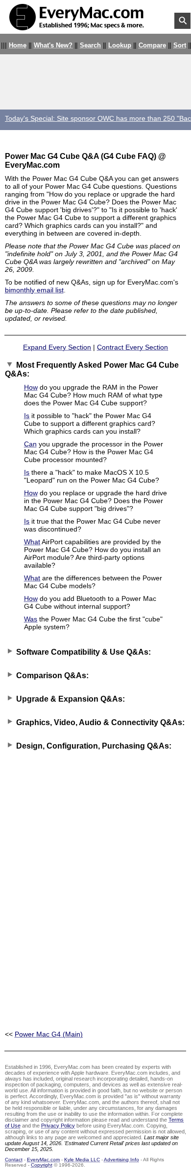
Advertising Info (121, 1159)
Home (17, 45)
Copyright (41, 1165)
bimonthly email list (34, 290)
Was (30, 619)
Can (30, 444)
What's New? (53, 45)
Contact (14, 1159)
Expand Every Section (57, 347)
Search (90, 45)
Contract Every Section (132, 347)
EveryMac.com (43, 1159)
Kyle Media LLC (82, 1159)
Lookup (119, 45)
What (32, 542)
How (31, 387)
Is (26, 416)
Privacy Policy (58, 1126)
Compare (152, 45)
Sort (179, 45)
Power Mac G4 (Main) (49, 1034)
